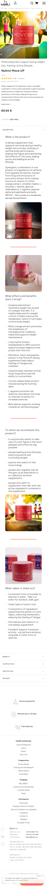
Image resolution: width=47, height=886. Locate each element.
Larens (23, 748)
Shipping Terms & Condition (23, 806)
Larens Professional (23, 745)
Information (24, 799)
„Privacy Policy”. (22, 880)
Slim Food (23, 755)
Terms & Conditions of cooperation (23, 810)
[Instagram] (2, 843)
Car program (23, 774)
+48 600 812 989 (32, 834)
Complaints (23, 813)
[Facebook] (2, 829)
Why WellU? (23, 784)
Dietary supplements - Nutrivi (19, 8)
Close (40, 876)
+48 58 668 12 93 (32, 832)
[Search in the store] (32, 3)
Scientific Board (23, 790)
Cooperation (23, 760)
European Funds (23, 823)
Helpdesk (23, 819)
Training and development (23, 767)
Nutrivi (23, 751)
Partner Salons (23, 771)
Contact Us (23, 816)
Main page (4, 8)
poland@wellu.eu (32, 837)
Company (23, 780)
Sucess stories (23, 764)
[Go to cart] (37, 3)
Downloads (23, 803)
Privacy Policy (33, 873)
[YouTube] (2, 836)
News (23, 793)
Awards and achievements (23, 787)
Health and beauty (23, 741)
